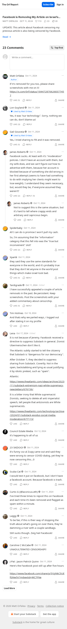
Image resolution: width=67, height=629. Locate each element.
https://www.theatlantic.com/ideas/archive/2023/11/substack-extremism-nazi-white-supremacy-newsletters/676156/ (37, 385)
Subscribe (48, 4)
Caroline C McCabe (20, 545)
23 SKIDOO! (16, 447)
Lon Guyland (17, 107)
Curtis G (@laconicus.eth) (24, 491)
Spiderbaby (16, 227)
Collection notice (55, 605)
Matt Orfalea (10, 21)
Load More (9, 588)
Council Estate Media (21, 431)
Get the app (49, 614)
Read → (7, 36)
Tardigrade (16, 285)
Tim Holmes (16, 313)
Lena (12, 333)
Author (14, 79)
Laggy (13, 515)
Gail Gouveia (17, 131)
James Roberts (18, 151)
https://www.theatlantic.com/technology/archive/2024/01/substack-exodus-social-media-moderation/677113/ (37, 415)
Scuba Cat (15, 471)
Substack (17, 622)
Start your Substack (25, 614)
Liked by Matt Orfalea (22, 111)
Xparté (13, 257)
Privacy (31, 605)
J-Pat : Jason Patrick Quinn (24, 561)
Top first (58, 47)
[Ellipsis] (62, 75)
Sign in (60, 4)
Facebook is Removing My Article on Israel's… (31, 17)
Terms (40, 605)
